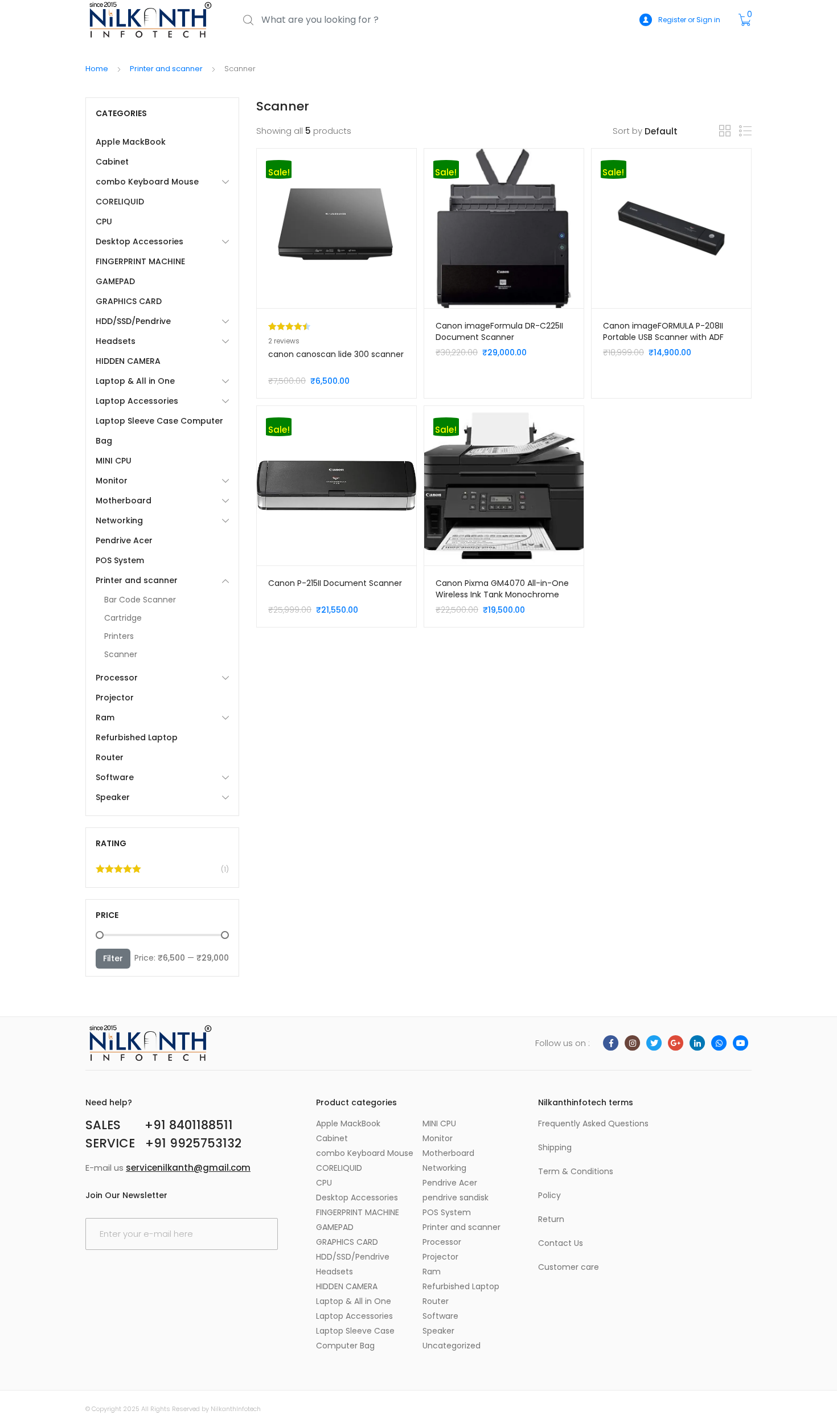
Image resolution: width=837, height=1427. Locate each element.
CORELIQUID (120, 201)
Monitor (112, 480)
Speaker (113, 797)
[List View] (745, 131)
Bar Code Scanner (140, 599)
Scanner (120, 654)
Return (551, 1219)
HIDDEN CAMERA (128, 361)
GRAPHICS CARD (129, 301)
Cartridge (123, 618)
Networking (119, 520)
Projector (115, 697)
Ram (105, 717)
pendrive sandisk (455, 1197)
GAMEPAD (115, 281)
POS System (120, 560)
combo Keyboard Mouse (147, 181)
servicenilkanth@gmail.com (188, 1168)
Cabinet (112, 161)
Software (115, 777)
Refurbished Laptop (137, 737)
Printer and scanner (166, 68)
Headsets (116, 341)
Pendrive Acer (124, 540)
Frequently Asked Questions (593, 1123)
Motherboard (123, 500)
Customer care (568, 1267)
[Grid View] (725, 131)
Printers (119, 636)
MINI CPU (114, 460)
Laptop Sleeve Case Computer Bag (159, 430)
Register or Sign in (689, 19)
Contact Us (560, 1243)
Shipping (555, 1147)
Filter (113, 958)
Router (110, 757)
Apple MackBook (131, 141)
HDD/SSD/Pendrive (133, 321)
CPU (104, 221)
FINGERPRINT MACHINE (140, 261)
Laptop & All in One (135, 381)
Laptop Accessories (137, 401)
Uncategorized (451, 1345)
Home (96, 68)
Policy (549, 1195)
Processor (117, 677)
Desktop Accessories (139, 241)
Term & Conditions (575, 1171)
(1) (162, 871)
